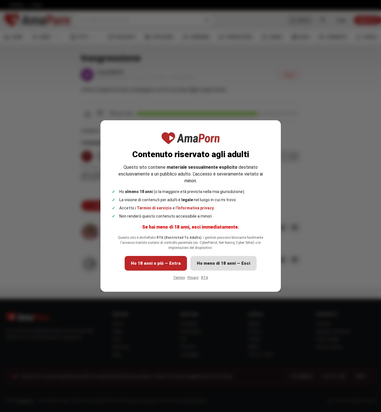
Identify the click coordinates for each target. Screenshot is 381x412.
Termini (179, 278)
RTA (204, 278)
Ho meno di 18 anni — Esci (223, 263)
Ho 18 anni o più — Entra (156, 263)
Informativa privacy (195, 208)
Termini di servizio (154, 208)
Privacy (193, 278)
